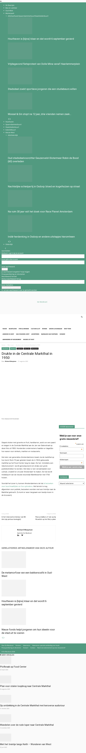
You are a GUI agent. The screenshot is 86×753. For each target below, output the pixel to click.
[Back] (5, 248)
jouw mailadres (7, 285)
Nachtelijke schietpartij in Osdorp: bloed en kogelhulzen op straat (44, 186)
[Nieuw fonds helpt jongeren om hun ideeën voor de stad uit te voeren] (29, 616)
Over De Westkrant (7, 645)
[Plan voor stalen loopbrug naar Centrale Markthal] (43, 679)
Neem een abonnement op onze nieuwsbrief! (51, 648)
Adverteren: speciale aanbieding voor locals (45, 645)
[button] (81, 317)
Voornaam (63, 453)
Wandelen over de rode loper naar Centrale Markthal (27, 725)
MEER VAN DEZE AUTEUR (41, 548)
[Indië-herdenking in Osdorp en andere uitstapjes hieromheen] (45, 223)
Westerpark (9, 13)
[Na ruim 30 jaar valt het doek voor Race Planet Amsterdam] (45, 198)
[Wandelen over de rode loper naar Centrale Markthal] (43, 718)
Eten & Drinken (24, 329)
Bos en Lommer (11, 8)
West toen (67, 329)
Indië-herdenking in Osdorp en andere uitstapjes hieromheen (41, 236)
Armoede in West (8, 334)
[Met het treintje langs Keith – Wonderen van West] (43, 737)
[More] (29, 370)
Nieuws (13, 348)
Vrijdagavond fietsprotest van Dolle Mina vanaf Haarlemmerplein (44, 64)
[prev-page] (8, 119)
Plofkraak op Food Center (13, 666)
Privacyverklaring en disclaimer (13, 274)
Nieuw (5, 329)
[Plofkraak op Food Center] (43, 660)
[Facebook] (4, 370)
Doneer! (62, 334)
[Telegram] (24, 370)
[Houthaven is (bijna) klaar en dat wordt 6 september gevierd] (45, 25)
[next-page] (10, 119)
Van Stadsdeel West (22, 334)
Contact (32, 648)
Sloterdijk (14, 135)
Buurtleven (13, 329)
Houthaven (15, 16)
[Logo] (19, 325)
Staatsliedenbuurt (41, 16)
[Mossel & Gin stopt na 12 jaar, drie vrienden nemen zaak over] (45, 101)
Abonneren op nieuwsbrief (12, 339)
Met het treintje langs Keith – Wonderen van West (25, 744)
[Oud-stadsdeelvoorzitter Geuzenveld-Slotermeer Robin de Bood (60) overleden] (45, 145)
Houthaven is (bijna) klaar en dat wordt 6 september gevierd (41, 38)
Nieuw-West (10, 132)
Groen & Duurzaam (55, 329)
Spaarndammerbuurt (27, 16)
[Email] (14, 370)
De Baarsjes (9, 5)
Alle (9, 16)
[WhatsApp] (9, 370)
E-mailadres (71, 446)
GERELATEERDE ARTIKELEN (15, 548)
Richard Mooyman (10, 361)
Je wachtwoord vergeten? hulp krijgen (16, 272)
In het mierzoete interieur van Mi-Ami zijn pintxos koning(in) (14, 518)
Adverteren (35, 334)
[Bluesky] (23, 535)
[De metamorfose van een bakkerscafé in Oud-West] (29, 559)
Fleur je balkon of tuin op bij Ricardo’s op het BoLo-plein (45, 518)
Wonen (44, 329)
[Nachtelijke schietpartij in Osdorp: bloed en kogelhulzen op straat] (45, 173)
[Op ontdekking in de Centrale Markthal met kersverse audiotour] (43, 699)
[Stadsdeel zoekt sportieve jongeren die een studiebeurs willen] (45, 76)
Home (3, 345)
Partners (18, 645)
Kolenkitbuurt (10, 130)
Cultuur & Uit (35, 329)
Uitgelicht (19, 348)
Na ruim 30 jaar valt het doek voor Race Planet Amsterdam (40, 211)
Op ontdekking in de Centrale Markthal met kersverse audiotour (32, 705)
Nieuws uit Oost (28, 339)
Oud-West (9, 11)
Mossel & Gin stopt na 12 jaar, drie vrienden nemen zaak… (39, 114)
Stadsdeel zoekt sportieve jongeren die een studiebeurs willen (42, 89)
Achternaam (71, 459)
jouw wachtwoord (8, 267)
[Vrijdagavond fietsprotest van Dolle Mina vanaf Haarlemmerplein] (45, 50)
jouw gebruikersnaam (10, 259)
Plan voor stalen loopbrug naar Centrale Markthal (25, 686)
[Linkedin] (19, 370)
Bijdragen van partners (49, 334)
